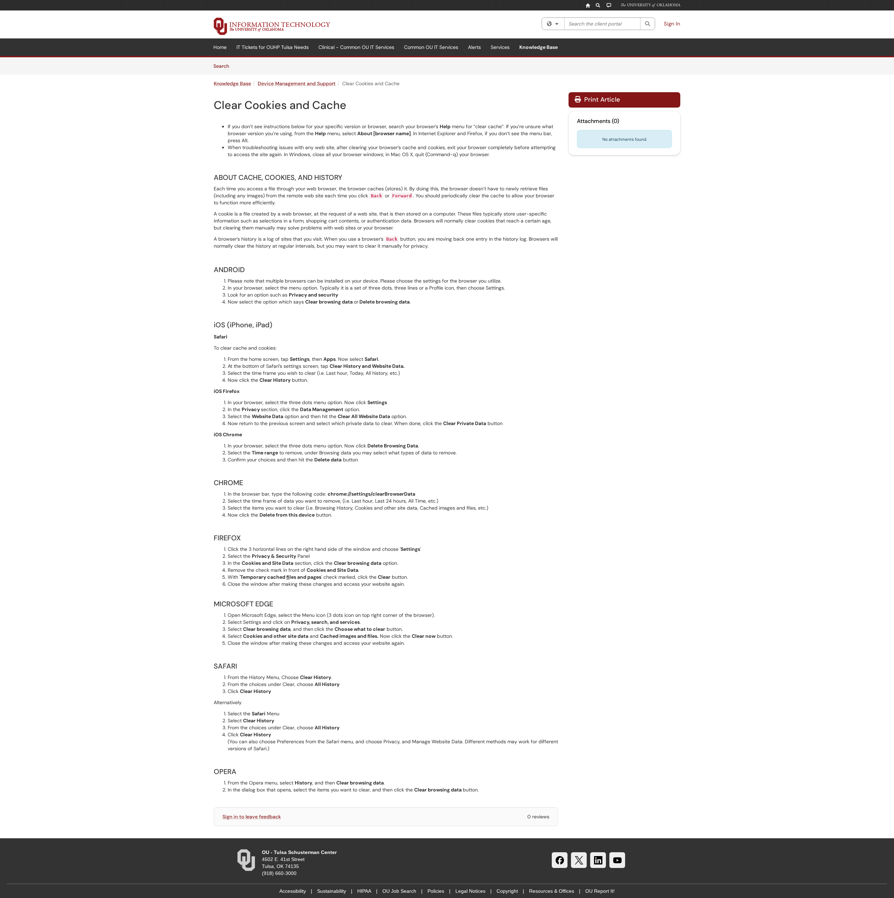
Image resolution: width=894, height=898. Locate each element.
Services (500, 47)
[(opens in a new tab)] (272, 26)
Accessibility (292, 891)
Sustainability (331, 891)
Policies (435, 891)
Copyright (507, 891)
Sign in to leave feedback (251, 816)
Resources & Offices (551, 891)
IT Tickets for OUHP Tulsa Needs (272, 47)
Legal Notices (470, 891)
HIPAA (364, 891)
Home (220, 47)
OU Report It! (600, 891)
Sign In (672, 23)
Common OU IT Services (431, 47)
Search (223, 66)
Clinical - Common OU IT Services (356, 47)
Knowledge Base (538, 47)
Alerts (474, 47)
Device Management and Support (297, 83)
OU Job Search (399, 891)
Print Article (601, 99)
